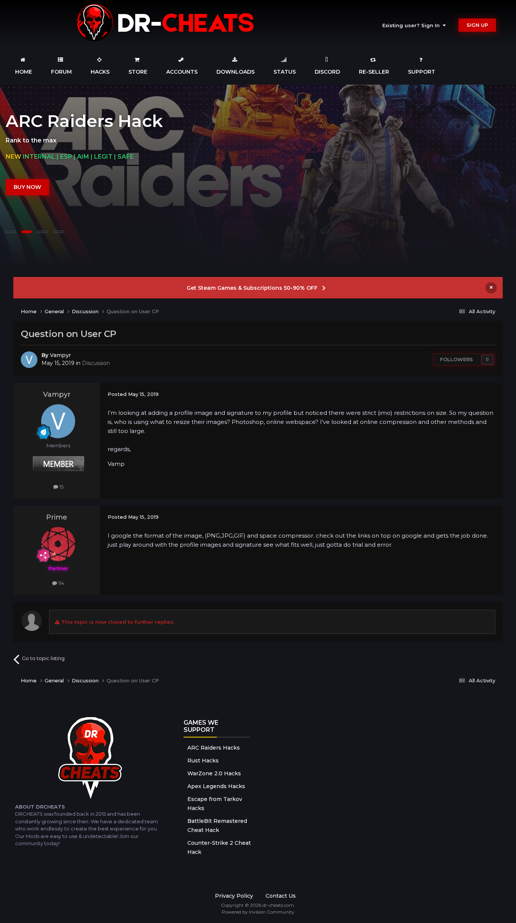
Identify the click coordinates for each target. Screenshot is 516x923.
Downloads (235, 71)
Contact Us (281, 895)
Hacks (100, 71)
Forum (61, 71)
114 (60, 583)
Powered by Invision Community (258, 912)
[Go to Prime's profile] (58, 544)
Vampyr (60, 355)
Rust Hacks (203, 760)
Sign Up (477, 25)
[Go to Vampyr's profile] (29, 359)
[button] (490, 175)
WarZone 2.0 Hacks (214, 773)
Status (284, 71)
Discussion (96, 363)
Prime (56, 517)
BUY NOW (27, 187)
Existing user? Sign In (412, 25)
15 (60, 487)
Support (421, 71)
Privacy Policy (234, 895)
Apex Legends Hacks (216, 786)
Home (23, 71)
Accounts (182, 71)
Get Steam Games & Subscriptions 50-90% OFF (252, 287)
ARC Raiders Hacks (213, 747)
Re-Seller (374, 71)
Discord (327, 71)
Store (137, 71)
